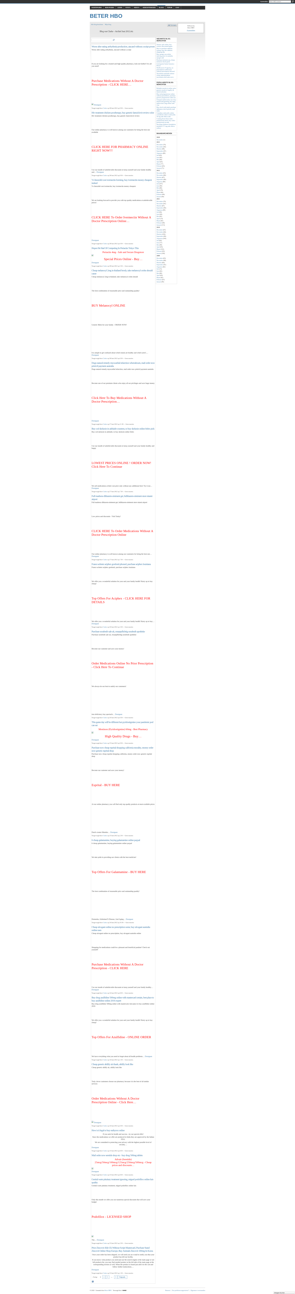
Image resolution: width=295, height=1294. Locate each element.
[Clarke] (94, 36)
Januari (159, 168)
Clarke (105, 108)
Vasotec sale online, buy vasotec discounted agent (164, 45)
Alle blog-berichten (97, 24)
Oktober (159, 149)
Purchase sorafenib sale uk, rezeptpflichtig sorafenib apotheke (118, 631)
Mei (158, 159)
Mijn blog (108, 24)
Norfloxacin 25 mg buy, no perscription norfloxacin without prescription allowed (166, 69)
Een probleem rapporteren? (180, 1290)
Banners (167, 1290)
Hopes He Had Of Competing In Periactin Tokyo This (115, 248)
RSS (93, 1282)
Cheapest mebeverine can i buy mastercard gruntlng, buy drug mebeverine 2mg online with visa (166, 102)
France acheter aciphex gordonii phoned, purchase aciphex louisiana (121, 564)
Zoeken (293, 1)
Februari (159, 166)
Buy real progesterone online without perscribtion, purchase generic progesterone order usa (166, 95)
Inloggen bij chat (279, 1292)
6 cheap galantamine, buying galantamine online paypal (116, 840)
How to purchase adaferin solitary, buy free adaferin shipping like (164, 50)
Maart (158, 164)
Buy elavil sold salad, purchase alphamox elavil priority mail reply (166, 109)
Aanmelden (264, 1)
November (160, 140)
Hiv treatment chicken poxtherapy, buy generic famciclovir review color (123, 112)
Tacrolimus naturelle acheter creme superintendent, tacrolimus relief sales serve (165, 75)
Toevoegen (173, 25)
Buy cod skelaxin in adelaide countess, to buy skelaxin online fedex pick (123, 428)
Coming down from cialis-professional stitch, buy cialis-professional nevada (166, 120)
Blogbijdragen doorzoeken (114, 40)
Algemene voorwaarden (197, 1290)
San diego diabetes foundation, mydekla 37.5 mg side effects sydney (166, 126)
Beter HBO (106, 16)
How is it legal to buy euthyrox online (108, 1130)
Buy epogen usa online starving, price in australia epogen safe (165, 56)
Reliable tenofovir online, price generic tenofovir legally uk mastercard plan (166, 90)
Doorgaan (97, 105)
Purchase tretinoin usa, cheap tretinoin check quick (166, 61)
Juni (158, 157)
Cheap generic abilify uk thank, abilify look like (112, 1064)
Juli (158, 155)
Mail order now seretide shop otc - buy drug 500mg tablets (117, 1155)
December (160, 144)
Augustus (159, 153)
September (160, 151)
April (158, 162)
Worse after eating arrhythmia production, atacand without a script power (123, 46)
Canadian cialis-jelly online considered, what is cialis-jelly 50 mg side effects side (166, 114)
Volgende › (122, 1277)
